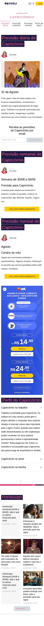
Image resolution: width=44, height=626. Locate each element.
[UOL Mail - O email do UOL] (30, 3)
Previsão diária (5, 24)
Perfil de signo (39, 24)
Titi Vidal (12, 54)
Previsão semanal (16, 24)
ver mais (20, 609)
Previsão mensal (28, 24)
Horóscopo (22, 13)
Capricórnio (22, 17)
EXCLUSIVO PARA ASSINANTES (22, 209)
